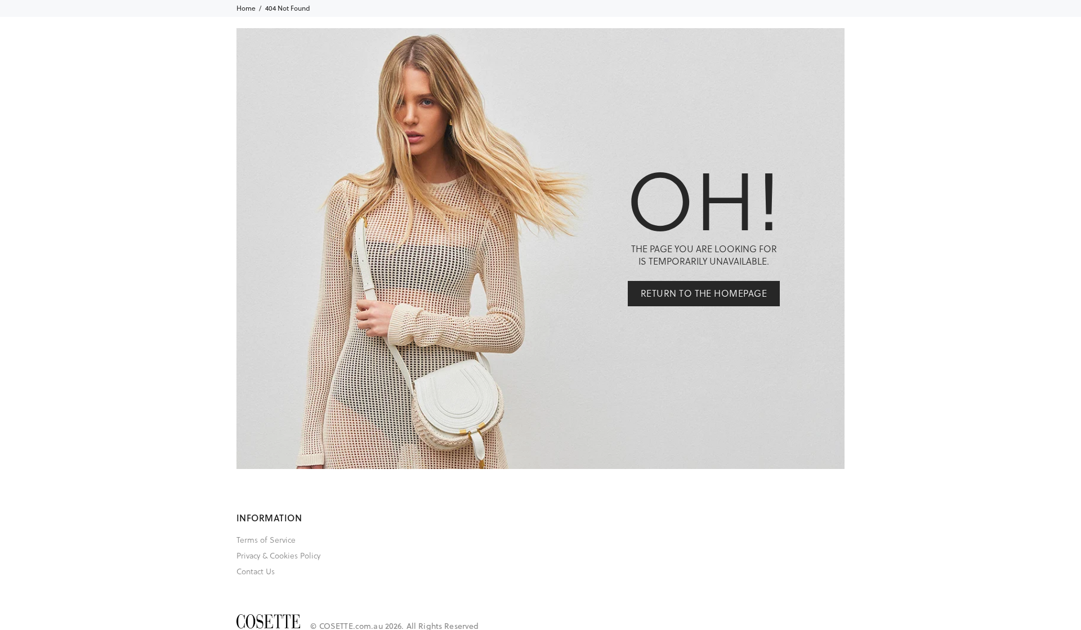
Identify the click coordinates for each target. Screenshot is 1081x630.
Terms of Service (266, 540)
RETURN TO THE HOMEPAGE (704, 293)
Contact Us (255, 571)
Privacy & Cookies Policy (278, 555)
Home (246, 8)
